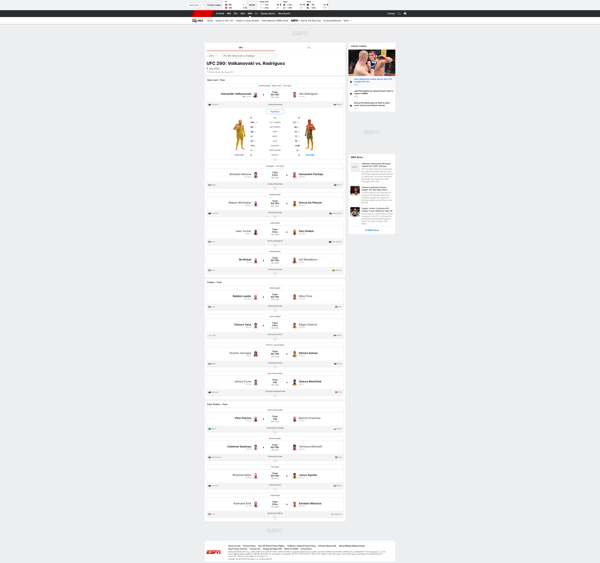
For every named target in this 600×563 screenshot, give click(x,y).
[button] (399, 13)
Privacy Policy (249, 546)
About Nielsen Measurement (352, 546)
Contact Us (255, 549)
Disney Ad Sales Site (272, 549)
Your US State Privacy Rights (271, 546)
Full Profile (239, 155)
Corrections (306, 549)
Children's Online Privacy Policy (301, 546)
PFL (309, 48)
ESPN (202, 13)
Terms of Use (234, 546)
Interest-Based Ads (327, 546)
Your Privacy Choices (237, 549)
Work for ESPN (291, 549)
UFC (241, 47)
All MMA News (372, 230)
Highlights (275, 111)
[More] (351, 20)
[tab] (241, 48)
